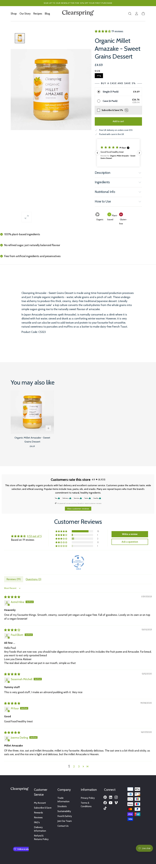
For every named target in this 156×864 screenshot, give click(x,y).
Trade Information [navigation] (63, 799)
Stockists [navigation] (62, 806)
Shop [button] (14, 13)
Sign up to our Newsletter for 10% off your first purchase (78, 3)
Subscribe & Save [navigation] (42, 807)
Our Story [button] (25, 13)
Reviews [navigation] (38, 817)
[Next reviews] (139, 153)
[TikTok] (105, 808)
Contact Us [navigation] (63, 825)
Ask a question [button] (130, 541)
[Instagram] (116, 797)
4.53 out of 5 (34, 536)
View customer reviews (78, 508)
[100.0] (78, 561)
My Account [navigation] (40, 802)
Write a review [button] (130, 534)
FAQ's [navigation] (37, 822)
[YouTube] (110, 802)
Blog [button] (47, 13)
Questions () (33, 579)
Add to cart (118, 121)
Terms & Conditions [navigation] (86, 804)
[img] (12, 597)
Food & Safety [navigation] (64, 816)
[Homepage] (78, 13)
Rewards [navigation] (38, 812)
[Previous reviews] (97, 153)
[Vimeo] (116, 802)
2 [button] (74, 766)
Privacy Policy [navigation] (88, 797)
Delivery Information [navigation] (40, 829)
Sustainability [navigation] (64, 811)
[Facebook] (105, 802)
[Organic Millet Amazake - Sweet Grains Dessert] (32, 412)
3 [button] (79, 766)
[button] (130, 14)
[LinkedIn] (110, 797)
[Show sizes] (48, 428)
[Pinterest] (105, 797)
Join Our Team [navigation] (64, 821)
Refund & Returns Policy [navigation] (41, 837)
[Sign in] (136, 14)
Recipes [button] (37, 13)
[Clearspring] (20, 789)
